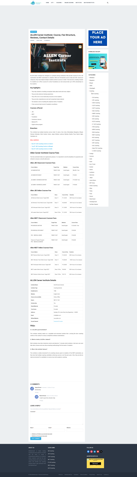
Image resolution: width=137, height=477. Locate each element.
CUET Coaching (96, 108)
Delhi (90, 159)
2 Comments (47, 40)
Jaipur (91, 177)
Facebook (56, 321)
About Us (61, 474)
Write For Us (99, 474)
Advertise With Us (68, 474)
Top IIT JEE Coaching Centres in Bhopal (42, 146)
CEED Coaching (96, 102)
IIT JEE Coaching (96, 124)
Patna (90, 191)
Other (90, 188)
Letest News (92, 180)
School (91, 196)
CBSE (90, 85)
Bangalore (91, 80)
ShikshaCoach (35, 474)
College (91, 153)
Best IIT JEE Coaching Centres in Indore (42, 143)
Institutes (79, 2)
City (52, 2)
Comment (33, 411)
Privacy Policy (92, 474)
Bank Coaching (94, 93)
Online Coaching (69, 2)
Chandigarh (92, 88)
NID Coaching (95, 137)
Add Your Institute (89, 2)
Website (68, 427)
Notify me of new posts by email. (39, 436)
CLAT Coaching (96, 105)
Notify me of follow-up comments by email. (42, 434)
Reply (37, 392)
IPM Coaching (95, 127)
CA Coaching (95, 97)
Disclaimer (76, 474)
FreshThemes (45, 474)
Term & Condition (83, 474)
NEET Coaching (96, 135)
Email (50, 427)
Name (32, 427)
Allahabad (91, 77)
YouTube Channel (93, 204)
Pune (90, 193)
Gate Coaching (95, 111)
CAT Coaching (51, 453)
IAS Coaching (95, 119)
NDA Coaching (95, 132)
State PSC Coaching (97, 148)
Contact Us (106, 474)
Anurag (32, 40)
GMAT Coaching (96, 113)
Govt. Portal (92, 164)
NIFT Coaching (95, 140)
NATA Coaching (96, 129)
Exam (90, 161)
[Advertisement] (68, 16)
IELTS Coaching (96, 121)
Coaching (59, 2)
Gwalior (91, 167)
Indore (91, 169)
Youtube (61, 321)
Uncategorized (93, 201)
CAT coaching (95, 100)
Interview (91, 175)
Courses (91, 156)
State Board (92, 199)
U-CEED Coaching (96, 151)
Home (47, 2)
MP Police (92, 183)
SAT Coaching (95, 143)
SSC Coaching (95, 145)
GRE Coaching (95, 116)
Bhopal (91, 83)
